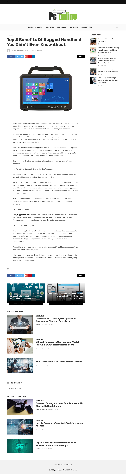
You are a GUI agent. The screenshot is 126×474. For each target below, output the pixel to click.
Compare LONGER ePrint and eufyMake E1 (108, 40)
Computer (50, 27)
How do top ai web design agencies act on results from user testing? (108, 80)
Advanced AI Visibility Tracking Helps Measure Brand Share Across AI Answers (108, 50)
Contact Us (10, 2)
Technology (62, 27)
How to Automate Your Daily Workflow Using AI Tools (59, 424)
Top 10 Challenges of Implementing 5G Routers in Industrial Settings (56, 444)
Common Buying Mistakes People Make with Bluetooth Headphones (59, 404)
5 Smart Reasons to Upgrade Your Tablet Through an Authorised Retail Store (57, 343)
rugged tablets (23, 215)
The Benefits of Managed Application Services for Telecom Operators (56, 319)
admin (39, 324)
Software (74, 27)
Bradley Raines (18, 50)
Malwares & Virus (35, 27)
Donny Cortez (42, 409)
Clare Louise (41, 365)
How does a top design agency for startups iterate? (108, 70)
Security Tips (86, 27)
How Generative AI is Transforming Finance (59, 361)
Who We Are (18, 2)
